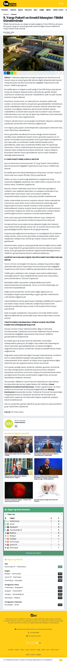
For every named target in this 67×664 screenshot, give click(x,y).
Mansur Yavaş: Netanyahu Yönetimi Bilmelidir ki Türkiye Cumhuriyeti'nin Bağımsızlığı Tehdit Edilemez (46, 477)
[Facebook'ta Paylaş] (5, 73)
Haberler (6, 14)
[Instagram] (33, 642)
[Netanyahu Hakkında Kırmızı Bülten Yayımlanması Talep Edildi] (48, 444)
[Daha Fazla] (15, 73)
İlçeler (20, 10)
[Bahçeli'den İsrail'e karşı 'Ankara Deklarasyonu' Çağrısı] (19, 466)
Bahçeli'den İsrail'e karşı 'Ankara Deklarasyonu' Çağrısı (16, 476)
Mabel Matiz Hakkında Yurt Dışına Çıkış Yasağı (18, 454)
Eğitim (48, 10)
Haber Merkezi (20, 422)
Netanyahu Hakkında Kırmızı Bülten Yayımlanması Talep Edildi (46, 454)
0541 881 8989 (34, 632)
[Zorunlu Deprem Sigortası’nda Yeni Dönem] (48, 490)
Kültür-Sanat (58, 10)
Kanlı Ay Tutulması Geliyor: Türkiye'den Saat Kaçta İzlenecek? (18, 500)
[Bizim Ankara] (9, 3)
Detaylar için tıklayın (33, 553)
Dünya (27, 650)
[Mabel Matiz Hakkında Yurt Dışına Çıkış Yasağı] (19, 444)
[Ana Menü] (62, 4)
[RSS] (40, 642)
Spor (35, 10)
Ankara (13, 10)
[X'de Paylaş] (8, 73)
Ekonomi (28, 10)
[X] (30, 642)
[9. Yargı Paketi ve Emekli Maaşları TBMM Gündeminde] (33, 53)
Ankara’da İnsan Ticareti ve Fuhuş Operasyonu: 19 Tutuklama (29, 660)
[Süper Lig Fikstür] (61, 559)
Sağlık (41, 10)
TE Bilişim (38, 654)
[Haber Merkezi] (9, 424)
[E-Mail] (16, 426)
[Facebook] (27, 642)
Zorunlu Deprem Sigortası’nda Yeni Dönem (46, 500)
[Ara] (60, 4)
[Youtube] (36, 642)
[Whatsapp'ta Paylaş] (11, 73)
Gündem (4, 10)
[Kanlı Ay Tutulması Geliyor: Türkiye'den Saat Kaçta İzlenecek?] (19, 490)
